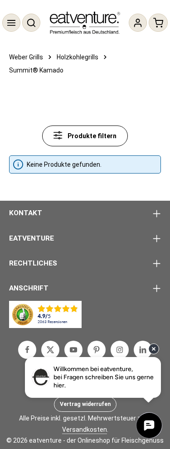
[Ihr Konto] (138, 23)
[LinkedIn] (143, 350)
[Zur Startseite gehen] (85, 22)
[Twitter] (50, 350)
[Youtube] (73, 350)
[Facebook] (27, 350)
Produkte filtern (91, 136)
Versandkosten (84, 429)
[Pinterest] (96, 350)
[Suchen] (31, 23)
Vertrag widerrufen (85, 404)
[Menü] (11, 23)
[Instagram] (120, 350)
